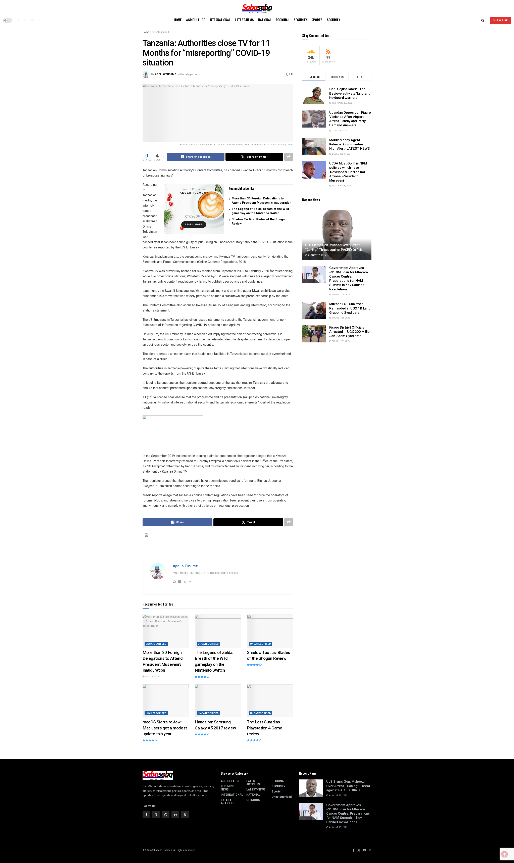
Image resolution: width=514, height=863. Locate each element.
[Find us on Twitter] (25, 20)
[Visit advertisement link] (194, 209)
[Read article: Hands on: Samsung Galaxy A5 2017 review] (218, 700)
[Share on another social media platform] (288, 157)
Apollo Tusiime (165, 74)
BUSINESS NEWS (228, 788)
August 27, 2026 (316, 255)
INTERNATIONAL (219, 19)
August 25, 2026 (340, 294)
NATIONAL (264, 19)
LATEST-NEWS (244, 19)
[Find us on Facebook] (18, 20)
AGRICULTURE (195, 19)
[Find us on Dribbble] (185, 814)
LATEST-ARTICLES (253, 782)
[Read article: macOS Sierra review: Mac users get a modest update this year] (166, 700)
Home (178, 19)
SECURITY (300, 19)
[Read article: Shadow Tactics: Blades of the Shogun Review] (270, 631)
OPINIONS (253, 800)
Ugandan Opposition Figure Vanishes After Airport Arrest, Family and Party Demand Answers (350, 118)
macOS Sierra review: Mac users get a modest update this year (165, 728)
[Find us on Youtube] (32, 20)
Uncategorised (160, 32)
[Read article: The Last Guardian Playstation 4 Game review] (270, 700)
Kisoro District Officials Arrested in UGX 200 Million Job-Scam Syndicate (350, 331)
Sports (316, 19)
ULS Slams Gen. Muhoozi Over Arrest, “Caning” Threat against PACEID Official (348, 785)
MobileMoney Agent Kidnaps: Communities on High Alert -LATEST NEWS (349, 144)
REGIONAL (282, 19)
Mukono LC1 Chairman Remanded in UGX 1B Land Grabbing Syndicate (349, 308)
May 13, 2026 (151, 676)
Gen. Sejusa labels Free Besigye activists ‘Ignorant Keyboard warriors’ (349, 93)
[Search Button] (482, 20)
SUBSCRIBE (500, 20)
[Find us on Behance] (175, 814)
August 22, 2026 (340, 341)
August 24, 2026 (340, 318)
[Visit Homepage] (257, 7)
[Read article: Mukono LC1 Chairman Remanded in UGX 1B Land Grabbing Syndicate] (314, 310)
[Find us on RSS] (39, 20)
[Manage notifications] (504, 854)
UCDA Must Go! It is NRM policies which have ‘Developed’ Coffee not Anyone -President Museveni (348, 171)
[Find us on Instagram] (165, 814)
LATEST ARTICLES (227, 801)
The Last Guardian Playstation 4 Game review (264, 728)
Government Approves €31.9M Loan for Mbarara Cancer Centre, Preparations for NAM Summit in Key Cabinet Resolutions (348, 278)
